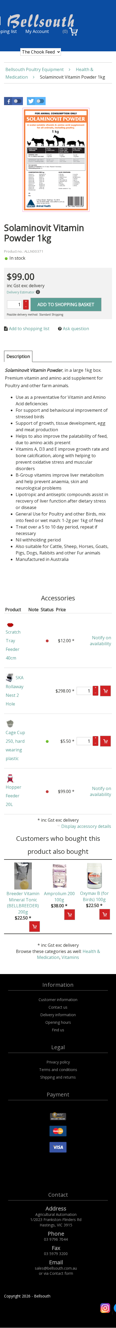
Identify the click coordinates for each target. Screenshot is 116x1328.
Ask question (76, 329)
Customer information (58, 999)
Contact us (58, 1007)
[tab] (18, 356)
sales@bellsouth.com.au (56, 1268)
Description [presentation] (18, 356)
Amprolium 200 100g (59, 896)
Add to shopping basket (65, 304)
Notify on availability (100, 641)
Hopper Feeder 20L (13, 795)
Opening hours (58, 1022)
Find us (58, 1029)
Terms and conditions (58, 1069)
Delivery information (58, 1014)
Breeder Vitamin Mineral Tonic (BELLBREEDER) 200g (22, 903)
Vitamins (70, 957)
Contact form (61, 1273)
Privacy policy (58, 1062)
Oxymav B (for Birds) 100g (94, 896)
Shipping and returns (58, 1077)
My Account (37, 31)
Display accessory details (86, 826)
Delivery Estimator (21, 292)
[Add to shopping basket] (105, 690)
